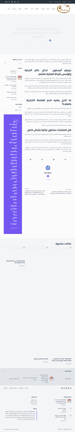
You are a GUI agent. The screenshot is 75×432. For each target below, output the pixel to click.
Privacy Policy (15, 429)
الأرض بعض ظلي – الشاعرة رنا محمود (10, 86)
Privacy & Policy (57, 2)
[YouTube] (6, 1)
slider (32, 40)
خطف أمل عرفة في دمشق (41, 359)
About (69, 2)
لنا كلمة (48, 9)
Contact (51, 2)
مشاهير (25, 40)
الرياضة (43, 9)
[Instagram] (12, 1)
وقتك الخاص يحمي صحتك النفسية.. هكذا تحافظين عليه (15, 262)
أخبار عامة (29, 40)
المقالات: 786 (48, 179)
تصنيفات (20, 107)
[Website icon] (48, 176)
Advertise (64, 2)
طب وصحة (14, 9)
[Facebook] (17, 1)
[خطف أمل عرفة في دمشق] (37, 301)
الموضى (20, 9)
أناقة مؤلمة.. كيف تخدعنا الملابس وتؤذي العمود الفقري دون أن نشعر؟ (10, 78)
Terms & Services (8, 429)
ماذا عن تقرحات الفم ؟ (11, 97)
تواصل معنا (34, 404)
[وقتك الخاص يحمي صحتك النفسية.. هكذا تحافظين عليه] (14, 253)
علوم (9, 9)
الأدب (32, 9)
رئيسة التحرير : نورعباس (11, 92)
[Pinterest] (9, 1)
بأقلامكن (37, 9)
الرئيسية (53, 9)
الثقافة (26, 9)
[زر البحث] (5, 62)
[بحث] (4, 1)
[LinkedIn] (30, 159)
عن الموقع (34, 400)
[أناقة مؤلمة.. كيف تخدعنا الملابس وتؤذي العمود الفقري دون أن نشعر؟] (20, 78)
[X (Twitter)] (54, 159)
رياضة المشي (13, 71)
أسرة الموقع (34, 402)
